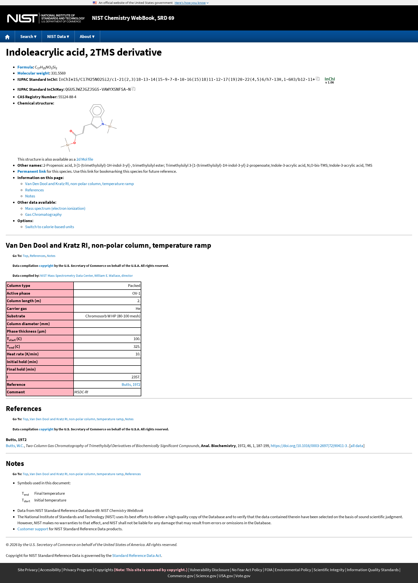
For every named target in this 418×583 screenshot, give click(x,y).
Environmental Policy (293, 569)
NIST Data (56, 36)
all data (357, 445)
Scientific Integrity (329, 569)
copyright (46, 265)
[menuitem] (7, 36)
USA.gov (226, 575)
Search (26, 36)
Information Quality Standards (373, 569)
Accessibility (50, 569)
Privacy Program (77, 569)
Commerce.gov (181, 575)
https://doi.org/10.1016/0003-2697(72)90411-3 (309, 445)
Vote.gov (242, 575)
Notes (30, 196)
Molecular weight (33, 73)
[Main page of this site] (7, 36)
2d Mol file (84, 159)
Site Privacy (28, 569)
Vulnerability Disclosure (209, 569)
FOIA (268, 569)
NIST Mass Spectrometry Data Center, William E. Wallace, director (86, 275)
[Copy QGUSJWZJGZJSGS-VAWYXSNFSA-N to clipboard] (133, 90)
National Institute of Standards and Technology (46, 18)
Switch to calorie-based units (49, 226)
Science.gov (206, 575)
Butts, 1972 (131, 384)
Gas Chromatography (43, 214)
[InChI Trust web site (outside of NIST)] (330, 83)
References (34, 190)
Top (25, 256)
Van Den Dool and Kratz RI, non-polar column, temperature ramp (79, 183)
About (85, 36)
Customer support (32, 528)
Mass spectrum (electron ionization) (55, 208)
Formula (25, 67)
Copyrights (104, 569)
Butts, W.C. (15, 445)
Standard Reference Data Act (136, 555)
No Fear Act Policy (247, 569)
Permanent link (31, 171)
